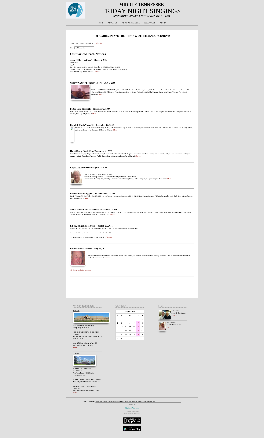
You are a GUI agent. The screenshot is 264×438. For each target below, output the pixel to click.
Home (100, 22)
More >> (174, 315)
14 (138, 327)
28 (138, 334)
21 (138, 330)
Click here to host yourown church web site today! (132, 412)
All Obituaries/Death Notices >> (80, 270)
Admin (163, 22)
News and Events (131, 22)
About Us (112, 22)
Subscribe (99, 43)
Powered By (132, 404)
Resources (149, 22)
